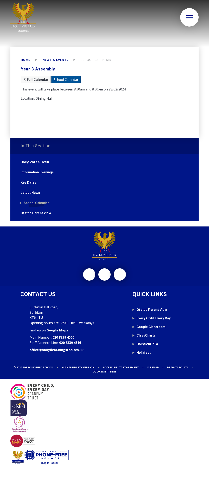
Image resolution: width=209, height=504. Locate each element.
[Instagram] (89, 274)
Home (25, 60)
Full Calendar (37, 79)
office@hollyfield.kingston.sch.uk (57, 350)
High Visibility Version (78, 367)
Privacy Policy (177, 367)
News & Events (55, 60)
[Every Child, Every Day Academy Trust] (104, 392)
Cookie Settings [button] (105, 371)
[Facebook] (104, 274)
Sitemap (153, 367)
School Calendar (96, 60)
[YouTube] (120, 274)
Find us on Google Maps (49, 330)
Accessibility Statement (121, 367)
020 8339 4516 (70, 342)
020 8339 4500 (63, 337)
